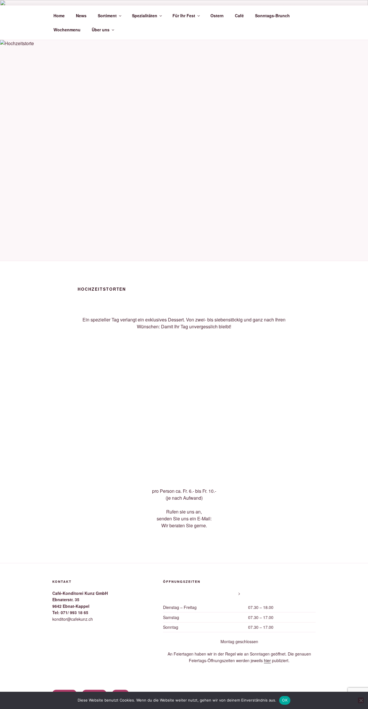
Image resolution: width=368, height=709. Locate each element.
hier (267, 660)
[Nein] (361, 700)
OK (285, 700)
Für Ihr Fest (183, 15)
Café (239, 15)
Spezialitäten (144, 15)
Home (59, 15)
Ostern (217, 15)
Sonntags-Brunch (272, 15)
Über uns (101, 29)
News (81, 15)
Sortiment (107, 15)
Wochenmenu (66, 29)
